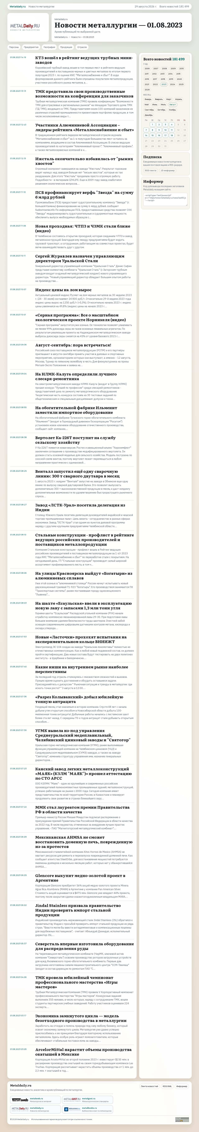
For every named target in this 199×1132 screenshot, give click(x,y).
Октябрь (161, 109)
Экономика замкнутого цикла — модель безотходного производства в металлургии (81, 1018)
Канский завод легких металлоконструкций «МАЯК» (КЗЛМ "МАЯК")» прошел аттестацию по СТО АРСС (83, 773)
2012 (154, 73)
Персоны (14, 47)
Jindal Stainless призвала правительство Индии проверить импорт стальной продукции (78, 909)
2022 (155, 84)
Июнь (154, 104)
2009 (173, 68)
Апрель (178, 99)
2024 (172, 84)
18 (172, 135)
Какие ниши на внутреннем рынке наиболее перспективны (81, 669)
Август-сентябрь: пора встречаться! (73, 345)
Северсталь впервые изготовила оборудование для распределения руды (84, 946)
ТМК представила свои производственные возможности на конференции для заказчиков (84, 93)
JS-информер (168, 170)
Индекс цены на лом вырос (63, 289)
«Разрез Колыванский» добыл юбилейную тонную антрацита (79, 699)
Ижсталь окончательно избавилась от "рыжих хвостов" (84, 161)
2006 (147, 68)
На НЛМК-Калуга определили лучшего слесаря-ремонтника (76, 376)
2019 (171, 79)
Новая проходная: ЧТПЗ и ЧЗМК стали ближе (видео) (82, 228)
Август (172, 104)
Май (147, 104)
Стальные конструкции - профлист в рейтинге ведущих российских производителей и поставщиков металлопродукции (84, 539)
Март (168, 99)
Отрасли (82, 47)
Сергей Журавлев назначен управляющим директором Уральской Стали (79, 258)
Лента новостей (149, 1086)
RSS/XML (167, 1086)
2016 (147, 79)
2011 (146, 73)
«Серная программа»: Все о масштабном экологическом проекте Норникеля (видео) (80, 317)
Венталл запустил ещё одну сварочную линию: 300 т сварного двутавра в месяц (77, 473)
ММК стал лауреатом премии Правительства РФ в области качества (82, 809)
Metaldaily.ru (61, 37)
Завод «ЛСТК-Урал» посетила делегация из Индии (80, 507)
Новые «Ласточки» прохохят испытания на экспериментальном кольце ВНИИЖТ (81, 639)
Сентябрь (149, 109)
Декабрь (149, 115)
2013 (162, 73)
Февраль (159, 99)
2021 (147, 84)
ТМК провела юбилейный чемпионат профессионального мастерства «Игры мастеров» (76, 982)
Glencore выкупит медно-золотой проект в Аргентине (80, 877)
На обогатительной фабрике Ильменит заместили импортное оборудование (76, 410)
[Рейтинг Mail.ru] (182, 1119)
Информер (181, 1086)
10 (165, 130)
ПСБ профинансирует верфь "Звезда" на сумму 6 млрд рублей (84, 194)
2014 (170, 73)
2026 (147, 89)
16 (159, 135)
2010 (181, 68)
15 (152, 135)
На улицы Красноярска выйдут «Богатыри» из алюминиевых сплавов (83, 575)
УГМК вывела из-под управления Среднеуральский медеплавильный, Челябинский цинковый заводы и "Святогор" (83, 735)
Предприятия (31, 47)
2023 (164, 84)
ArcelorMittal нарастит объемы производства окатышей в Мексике (83, 1051)
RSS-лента (150, 170)
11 (172, 130)
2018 (163, 79)
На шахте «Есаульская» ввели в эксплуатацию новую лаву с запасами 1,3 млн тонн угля (83, 605)
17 (165, 135)
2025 (181, 84)
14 (146, 135)
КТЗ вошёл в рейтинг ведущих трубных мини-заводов (84, 60)
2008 (164, 68)
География (49, 47)
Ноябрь (172, 109)
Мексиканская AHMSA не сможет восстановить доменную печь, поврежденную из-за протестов (84, 841)
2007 (155, 68)
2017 (155, 79)
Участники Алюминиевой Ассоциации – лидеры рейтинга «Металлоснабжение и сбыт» (84, 127)
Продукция (66, 47)
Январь (148, 99)
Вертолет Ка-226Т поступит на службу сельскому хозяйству (75, 440)
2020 (179, 79)
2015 (178, 73)
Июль (163, 104)
